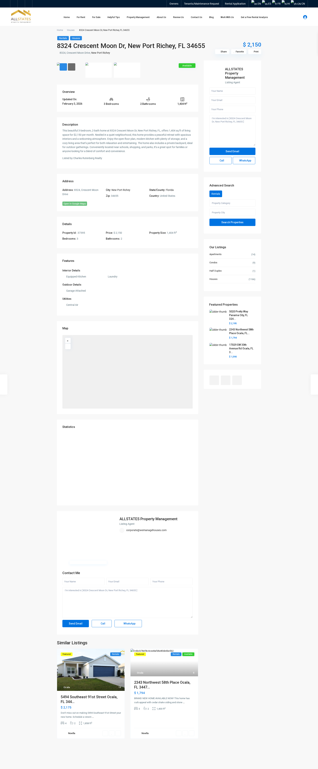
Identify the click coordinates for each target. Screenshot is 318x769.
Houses (71, 30)
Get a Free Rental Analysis (254, 17)
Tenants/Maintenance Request (201, 3)
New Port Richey (100, 52)
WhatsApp (129, 623)
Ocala (66, 687)
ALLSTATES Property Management (148, 519)
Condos (213, 262)
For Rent (81, 17)
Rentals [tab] (215, 193)
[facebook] (14, 3)
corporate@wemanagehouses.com (146, 530)
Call (102, 623)
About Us (161, 17)
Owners (173, 3)
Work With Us (227, 17)
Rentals (63, 38)
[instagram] (28, 3)
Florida (170, 189)
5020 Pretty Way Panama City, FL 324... (238, 315)
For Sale (96, 17)
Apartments (215, 254)
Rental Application (235, 3)
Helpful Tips (113, 17)
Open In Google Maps (74, 203)
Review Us (178, 17)
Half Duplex (215, 270)
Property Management (138, 17)
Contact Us (196, 17)
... (93, 716)
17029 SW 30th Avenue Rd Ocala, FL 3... (241, 348)
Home (67, 17)
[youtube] (21, 3)
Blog (211, 17)
